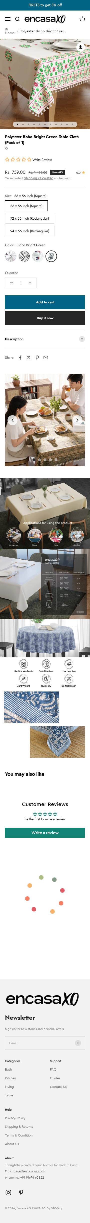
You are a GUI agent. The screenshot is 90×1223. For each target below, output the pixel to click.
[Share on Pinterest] (37, 357)
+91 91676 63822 (32, 1177)
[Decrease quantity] (11, 283)
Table (9, 1095)
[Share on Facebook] (20, 357)
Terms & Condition (18, 1135)
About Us (12, 1144)
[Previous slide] (13, 420)
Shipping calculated (38, 178)
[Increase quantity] (30, 283)
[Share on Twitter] (28, 357)
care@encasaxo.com (29, 1171)
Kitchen (10, 1078)
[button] (6, 148)
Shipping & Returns (19, 1126)
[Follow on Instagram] (8, 1192)
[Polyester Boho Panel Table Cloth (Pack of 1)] (10, 256)
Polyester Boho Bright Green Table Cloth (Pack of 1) (43, 31)
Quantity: (11, 272)
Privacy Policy (15, 1118)
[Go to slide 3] (45, 459)
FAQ (53, 1069)
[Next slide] (77, 420)
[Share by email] (46, 357)
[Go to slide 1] (34, 459)
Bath (8, 1069)
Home (10, 33)
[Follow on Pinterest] (21, 1192)
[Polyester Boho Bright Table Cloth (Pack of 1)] (38, 256)
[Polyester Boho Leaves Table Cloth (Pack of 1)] (24, 256)
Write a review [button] (45, 833)
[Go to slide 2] (39, 459)
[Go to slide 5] (56, 459)
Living (9, 1086)
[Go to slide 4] (50, 459)
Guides (55, 1078)
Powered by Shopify (47, 1208)
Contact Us (58, 1086)
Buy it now (45, 317)
